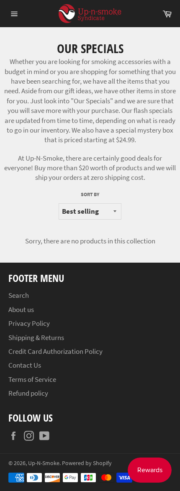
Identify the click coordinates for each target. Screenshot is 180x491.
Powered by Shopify (87, 463)
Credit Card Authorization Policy (55, 351)
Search (18, 295)
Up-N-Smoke (43, 463)
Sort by (90, 194)
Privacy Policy (29, 323)
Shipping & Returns (36, 337)
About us (21, 309)
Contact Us (24, 365)
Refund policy (28, 393)
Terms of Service (32, 379)
